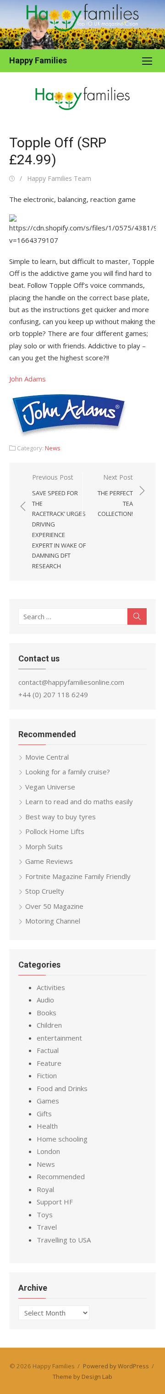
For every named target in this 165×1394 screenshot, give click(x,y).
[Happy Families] (82, 24)
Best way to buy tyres (60, 816)
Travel (47, 1227)
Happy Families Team (59, 178)
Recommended (61, 1176)
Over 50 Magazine (54, 906)
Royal (45, 1189)
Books (46, 1012)
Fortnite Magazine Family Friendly (78, 876)
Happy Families (38, 60)
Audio (45, 999)
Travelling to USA (64, 1239)
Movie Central (47, 756)
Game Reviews (49, 861)
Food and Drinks (62, 1088)
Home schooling (62, 1138)
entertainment (59, 1037)
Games (48, 1100)
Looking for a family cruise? (67, 771)
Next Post (115, 495)
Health (47, 1126)
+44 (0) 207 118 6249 (53, 694)
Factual (48, 1050)
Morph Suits (44, 846)
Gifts (44, 1113)
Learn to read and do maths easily (79, 801)
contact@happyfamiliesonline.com (71, 682)
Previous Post (59, 521)
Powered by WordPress (116, 1366)
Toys (45, 1214)
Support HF (55, 1201)
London (48, 1151)
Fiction (47, 1075)
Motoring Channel (52, 920)
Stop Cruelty (44, 891)
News (52, 448)
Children (49, 1025)
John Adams (27, 378)
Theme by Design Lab (82, 1376)
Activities (51, 987)
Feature (49, 1063)
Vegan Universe (50, 786)
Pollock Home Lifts (54, 831)
